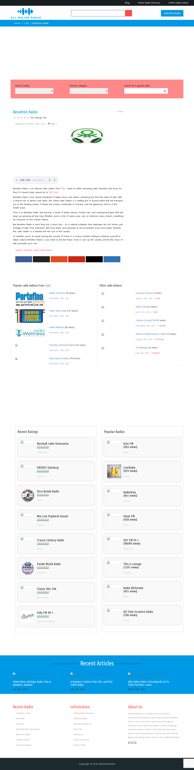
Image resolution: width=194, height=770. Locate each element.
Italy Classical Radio (59, 358)
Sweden (156, 352)
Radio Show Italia (57, 310)
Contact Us (78, 734)
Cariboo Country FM (146, 320)
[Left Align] (128, 13)
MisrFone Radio (23, 734)
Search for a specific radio (137, 85)
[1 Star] (14, 117)
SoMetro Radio (23, 739)
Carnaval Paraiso (144, 293)
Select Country (22, 85)
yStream (20, 723)
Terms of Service (81, 739)
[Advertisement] (97, 52)
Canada (162, 325)
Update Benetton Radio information (33, 250)
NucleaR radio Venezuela (27, 729)
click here (54, 192)
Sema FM (20, 718)
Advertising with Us (82, 723)
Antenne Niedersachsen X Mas (151, 333)
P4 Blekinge (141, 347)
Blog (126, 2)
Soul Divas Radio (23, 745)
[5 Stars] (27, 117)
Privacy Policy (80, 745)
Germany (159, 339)
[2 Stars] (17, 117)
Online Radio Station (178, 2)
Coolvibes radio (23, 713)
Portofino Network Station (62, 345)
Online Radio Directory (148, 2)
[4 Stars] (24, 117)
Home (16, 23)
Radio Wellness (56, 327)
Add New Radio (172, 13)
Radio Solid (141, 306)
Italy (26, 23)
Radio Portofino (57, 293)
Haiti (155, 311)
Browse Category (78, 85)
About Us (78, 729)
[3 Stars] (21, 117)
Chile (157, 298)
